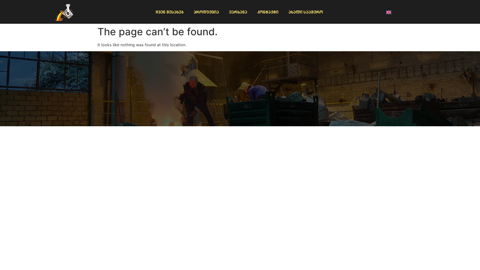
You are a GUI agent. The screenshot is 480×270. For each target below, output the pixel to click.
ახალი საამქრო (305, 12)
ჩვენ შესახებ (170, 12)
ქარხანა (238, 12)
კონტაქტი (267, 12)
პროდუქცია (206, 12)
